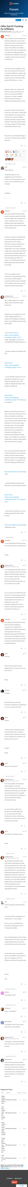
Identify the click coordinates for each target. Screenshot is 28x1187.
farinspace (7, 1008)
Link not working (3, 1158)
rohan (6, 653)
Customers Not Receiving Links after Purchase (3, 1145)
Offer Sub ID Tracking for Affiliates (12, 27)
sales (23, 31)
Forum (14, 9)
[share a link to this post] (24, 145)
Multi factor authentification (3, 1099)
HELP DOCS (18, 1178)
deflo (6, 167)
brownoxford (8, 1059)
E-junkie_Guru (8, 296)
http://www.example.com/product (14, 471)
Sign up (14, 1182)
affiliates (17, 31)
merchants (14, 32)
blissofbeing (8, 1021)
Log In (18, 20)
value (11, 32)
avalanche (7, 35)
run (20, 31)
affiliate (13, 31)
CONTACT (9, 1178)
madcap (7, 992)
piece (8, 32)
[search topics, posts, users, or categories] (22, 19)
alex (6, 901)
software (5, 32)
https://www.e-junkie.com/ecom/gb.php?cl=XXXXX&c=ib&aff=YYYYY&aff (14, 397)
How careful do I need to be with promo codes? (3, 1128)
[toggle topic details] (23, 151)
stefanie (7, 690)
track (2, 32)
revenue (19, 32)
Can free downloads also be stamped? (3, 1113)
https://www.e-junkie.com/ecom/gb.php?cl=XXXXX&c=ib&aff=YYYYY (13, 335)
